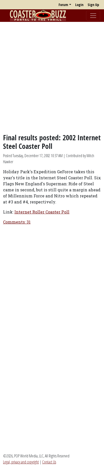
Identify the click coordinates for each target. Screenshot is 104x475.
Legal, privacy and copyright (21, 462)
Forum (63, 4)
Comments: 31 (17, 222)
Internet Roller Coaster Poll (41, 211)
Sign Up (93, 4)
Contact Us (49, 462)
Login (79, 4)
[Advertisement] (52, 77)
